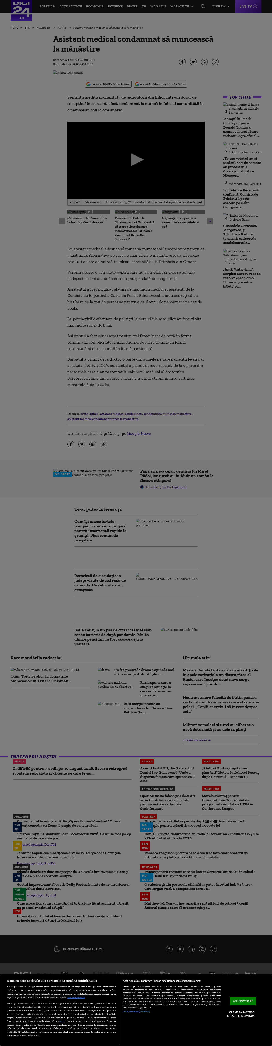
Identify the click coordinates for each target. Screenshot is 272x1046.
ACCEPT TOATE (243, 1001)
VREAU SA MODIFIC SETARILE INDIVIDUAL (241, 1014)
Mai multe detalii (76, 997)
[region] (136, 1010)
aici (61, 1021)
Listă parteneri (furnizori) (136, 1011)
